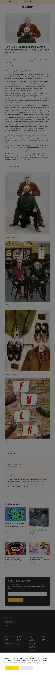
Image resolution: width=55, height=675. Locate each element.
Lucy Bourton (12, 59)
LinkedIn (19, 639)
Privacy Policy (32, 643)
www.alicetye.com (13, 466)
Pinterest (19, 644)
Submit (30, 637)
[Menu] (48, 7)
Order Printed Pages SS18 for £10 (15, 166)
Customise (23, 667)
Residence (43, 636)
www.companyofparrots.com (15, 464)
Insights (31, 648)
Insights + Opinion (9, 636)
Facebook (19, 641)
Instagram (19, 636)
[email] (12, 65)
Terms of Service (33, 644)
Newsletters (32, 650)
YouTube (19, 640)
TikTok (18, 637)
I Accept (8, 667)
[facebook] (5, 65)
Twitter (19, 643)
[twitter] (9, 65)
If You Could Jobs (45, 640)
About (30, 636)
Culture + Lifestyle (9, 643)
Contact (31, 639)
